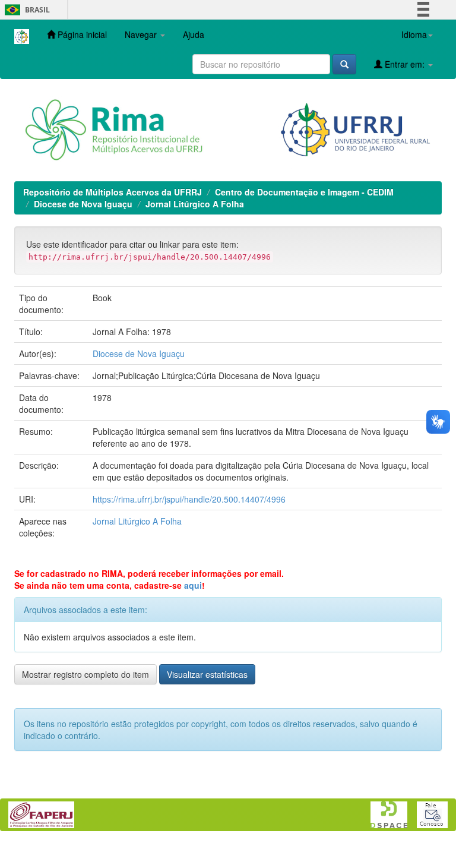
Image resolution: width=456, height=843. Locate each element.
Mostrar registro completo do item (85, 674)
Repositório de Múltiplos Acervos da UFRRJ (112, 192)
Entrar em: (404, 64)
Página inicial (81, 34)
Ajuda (193, 34)
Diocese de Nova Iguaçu (83, 204)
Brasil (25, 10)
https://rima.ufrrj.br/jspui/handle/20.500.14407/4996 (189, 499)
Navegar (142, 34)
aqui (193, 585)
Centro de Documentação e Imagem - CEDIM (304, 192)
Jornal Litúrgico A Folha (194, 204)
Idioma (414, 34)
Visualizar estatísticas (207, 674)
